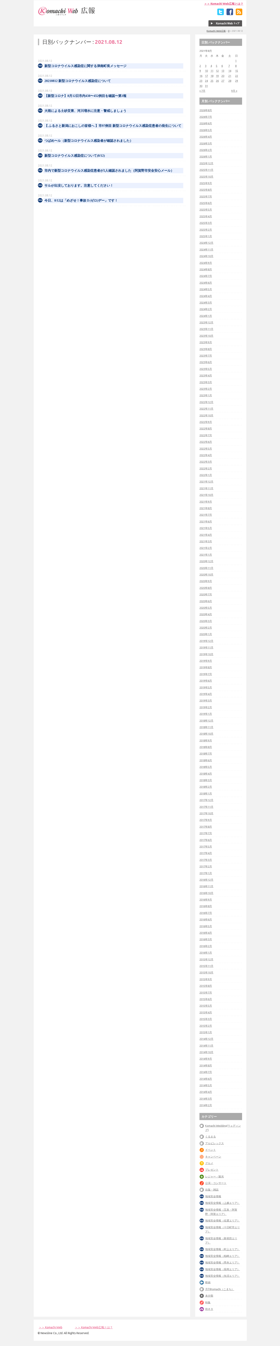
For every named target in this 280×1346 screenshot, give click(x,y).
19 (217, 75)
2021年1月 (205, 554)
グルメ (209, 1163)
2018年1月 (205, 793)
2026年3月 (205, 143)
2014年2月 (205, 1105)
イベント (210, 1149)
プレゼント (212, 1169)
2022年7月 (205, 435)
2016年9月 (205, 899)
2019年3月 (205, 700)
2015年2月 (205, 1025)
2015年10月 (206, 972)
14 (229, 70)
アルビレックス (214, 1143)
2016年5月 (205, 926)
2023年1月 (205, 395)
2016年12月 (206, 879)
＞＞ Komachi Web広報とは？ (223, 3)
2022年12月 (206, 402)
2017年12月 (206, 800)
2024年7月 (205, 275)
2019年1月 (205, 713)
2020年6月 (205, 601)
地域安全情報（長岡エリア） (222, 1269)
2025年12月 (206, 163)
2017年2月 (205, 866)
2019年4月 (205, 693)
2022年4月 (205, 455)
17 (206, 75)
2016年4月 (205, 932)
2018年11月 (206, 727)
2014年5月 (205, 1085)
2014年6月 (205, 1078)
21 (229, 75)
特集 (208, 1302)
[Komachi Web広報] (67, 15)
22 (236, 75)
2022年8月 (205, 428)
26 (217, 80)
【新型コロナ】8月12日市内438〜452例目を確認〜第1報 (85, 95)
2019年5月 (205, 687)
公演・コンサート (216, 1183)
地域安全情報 (213, 1196)
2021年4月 (205, 534)
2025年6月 (205, 203)
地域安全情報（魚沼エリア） (222, 1275)
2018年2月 (205, 786)
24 (206, 80)
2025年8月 (205, 189)
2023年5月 (205, 368)
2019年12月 (206, 640)
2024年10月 (206, 256)
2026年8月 (205, 110)
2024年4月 (205, 296)
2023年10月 (206, 335)
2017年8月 (205, 826)
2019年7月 (205, 674)
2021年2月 (205, 547)
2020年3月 (205, 621)
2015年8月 (205, 985)
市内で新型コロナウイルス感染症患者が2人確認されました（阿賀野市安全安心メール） (109, 170)
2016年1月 (205, 952)
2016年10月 (206, 893)
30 (200, 85)
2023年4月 (205, 375)
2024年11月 (206, 249)
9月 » (234, 90)
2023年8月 (205, 349)
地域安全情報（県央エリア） (222, 1262)
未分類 (209, 1295)
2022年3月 (205, 461)
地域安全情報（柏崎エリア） (222, 1255)
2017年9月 (205, 819)
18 (212, 75)
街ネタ (209, 1308)
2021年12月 (206, 481)
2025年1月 (205, 236)
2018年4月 (205, 773)
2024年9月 (205, 262)
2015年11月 (206, 965)
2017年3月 (205, 859)
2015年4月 (205, 1012)
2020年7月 (205, 594)
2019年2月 (205, 707)
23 (200, 80)
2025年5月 (205, 209)
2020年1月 (205, 634)
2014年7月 (205, 1072)
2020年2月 (205, 627)
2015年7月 (205, 992)
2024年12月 (206, 242)
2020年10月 (206, 574)
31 (206, 85)
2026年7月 (205, 116)
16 (200, 75)
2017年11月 (206, 806)
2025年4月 (205, 216)
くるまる (210, 1136)
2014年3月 (205, 1098)
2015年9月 (205, 979)
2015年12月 (206, 959)
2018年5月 (205, 766)
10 (206, 70)
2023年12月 (206, 322)
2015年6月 (205, 999)
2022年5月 (205, 448)
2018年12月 (206, 720)
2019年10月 (206, 654)
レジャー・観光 (214, 1176)
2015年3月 (205, 1018)
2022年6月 (205, 441)
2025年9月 (205, 183)
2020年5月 (205, 607)
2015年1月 (205, 1032)
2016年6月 (205, 919)
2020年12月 (206, 561)
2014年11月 (206, 1045)
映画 (208, 1282)
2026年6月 (205, 123)
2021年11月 (206, 488)
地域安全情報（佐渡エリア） (222, 1220)
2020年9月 (205, 581)
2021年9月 (205, 501)
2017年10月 (206, 813)
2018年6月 (205, 760)
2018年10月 (206, 733)
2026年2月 (205, 149)
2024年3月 (205, 302)
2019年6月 (205, 680)
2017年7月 (205, 833)
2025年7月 (205, 196)
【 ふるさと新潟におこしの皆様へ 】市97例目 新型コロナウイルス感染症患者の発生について (112, 125)
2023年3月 (205, 382)
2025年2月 (205, 229)
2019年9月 (205, 660)
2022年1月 (205, 475)
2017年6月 (205, 839)
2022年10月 (206, 415)
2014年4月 (205, 1091)
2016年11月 (206, 886)
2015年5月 (205, 1005)
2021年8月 (205, 508)
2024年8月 (205, 269)
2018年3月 (205, 780)
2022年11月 (206, 408)
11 (212, 70)
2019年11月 (206, 647)
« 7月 (202, 90)
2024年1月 (205, 315)
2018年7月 (205, 753)
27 (222, 80)
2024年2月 (205, 309)
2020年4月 (205, 614)
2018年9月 (205, 740)
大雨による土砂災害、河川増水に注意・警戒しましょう (85, 110)
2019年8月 (205, 667)
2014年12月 (206, 1038)
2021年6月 (205, 521)
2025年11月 (206, 169)
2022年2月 (205, 468)
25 (212, 80)
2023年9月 (205, 342)
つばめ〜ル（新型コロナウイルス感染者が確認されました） (88, 140)
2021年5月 (205, 528)
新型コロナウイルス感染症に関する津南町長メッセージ (85, 66)
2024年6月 (205, 282)
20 (222, 75)
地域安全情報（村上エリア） (222, 1249)
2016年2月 (205, 946)
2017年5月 (205, 846)
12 (217, 70)
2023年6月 (205, 362)
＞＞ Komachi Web (50, 1327)
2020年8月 (205, 587)
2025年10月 (206, 176)
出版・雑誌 (212, 1189)
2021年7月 (205, 514)
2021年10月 (206, 494)
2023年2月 (205, 388)
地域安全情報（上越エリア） (222, 1202)
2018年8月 (205, 747)
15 (236, 70)
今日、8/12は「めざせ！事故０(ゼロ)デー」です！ (81, 200)
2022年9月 (205, 421)
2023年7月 (205, 355)
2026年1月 (205, 156)
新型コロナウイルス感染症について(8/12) (74, 155)
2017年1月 (205, 873)
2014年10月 (206, 1052)
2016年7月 (205, 912)
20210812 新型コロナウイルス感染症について (77, 81)
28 (229, 80)
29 (236, 80)
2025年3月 (205, 222)
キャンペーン (213, 1156)
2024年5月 (205, 289)
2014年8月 (205, 1065)
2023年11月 (206, 328)
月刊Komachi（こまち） (219, 1289)
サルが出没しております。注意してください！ (78, 185)
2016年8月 (205, 906)
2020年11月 (206, 567)
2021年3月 (205, 541)
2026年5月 (205, 130)
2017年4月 (205, 853)
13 (222, 70)
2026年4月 (205, 136)
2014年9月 (205, 1058)
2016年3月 (205, 939)
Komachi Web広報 (216, 31)
